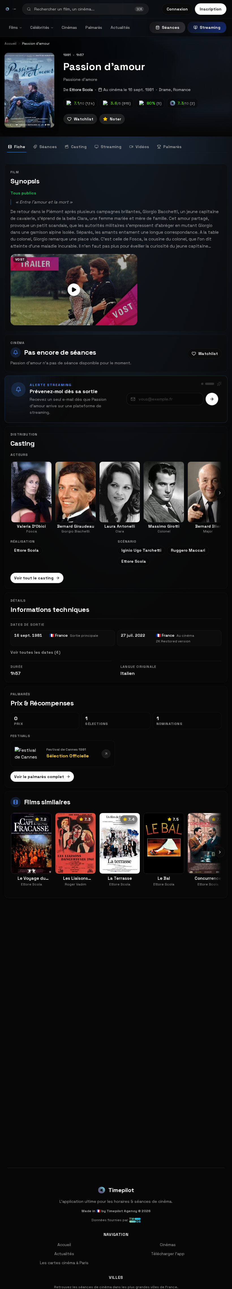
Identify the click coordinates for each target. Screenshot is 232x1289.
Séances (170, 27)
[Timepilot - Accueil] (7, 9)
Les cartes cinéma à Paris (64, 1262)
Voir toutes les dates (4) (35, 652)
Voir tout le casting (33, 577)
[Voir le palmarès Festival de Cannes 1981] (106, 753)
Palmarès (93, 27)
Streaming (210, 27)
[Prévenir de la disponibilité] (212, 399)
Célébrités (39, 27)
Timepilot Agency (122, 1211)
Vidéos (142, 146)
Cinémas (69, 27)
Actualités (120, 27)
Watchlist (83, 119)
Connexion (177, 9)
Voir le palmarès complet (39, 776)
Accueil (64, 1244)
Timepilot (121, 1190)
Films (13, 27)
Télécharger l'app (167, 1253)
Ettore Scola (81, 89)
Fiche (19, 146)
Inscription (211, 9)
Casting (79, 146)
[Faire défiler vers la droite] (220, 493)
